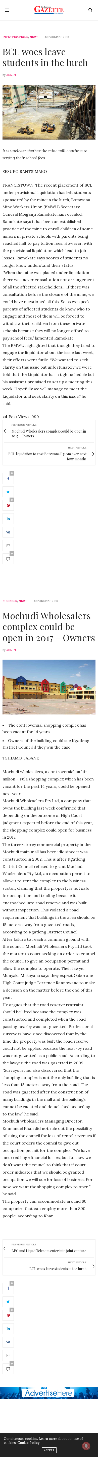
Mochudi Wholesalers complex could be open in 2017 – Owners (49, 626)
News (34, 37)
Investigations (15, 37)
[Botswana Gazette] (49, 10)
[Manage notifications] (86, 1446)
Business (10, 601)
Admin (11, 75)
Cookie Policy (28, 1443)
